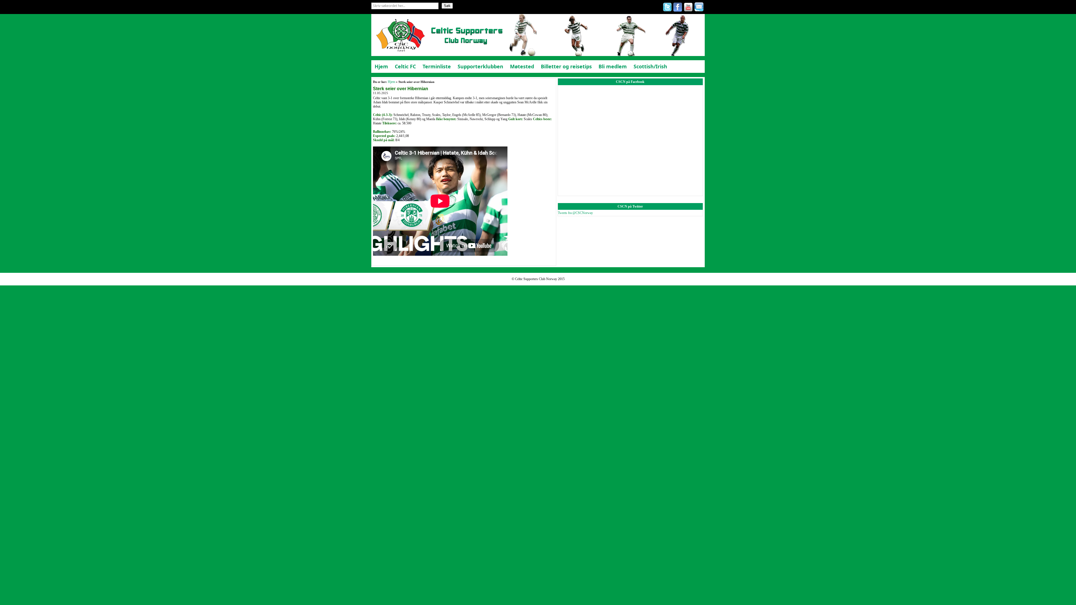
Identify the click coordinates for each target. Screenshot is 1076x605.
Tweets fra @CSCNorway (575, 213)
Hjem (391, 81)
